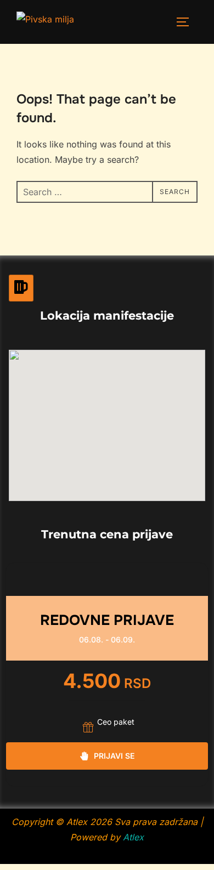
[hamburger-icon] (21, 288)
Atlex (133, 837)
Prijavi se (114, 755)
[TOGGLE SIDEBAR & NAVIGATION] (187, 22)
